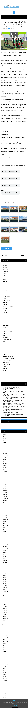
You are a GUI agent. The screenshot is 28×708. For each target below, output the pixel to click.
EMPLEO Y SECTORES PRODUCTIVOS (10, 294)
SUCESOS (4, 372)
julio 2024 (4, 482)
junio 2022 (4, 531)
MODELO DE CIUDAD (6, 323)
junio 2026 (4, 438)
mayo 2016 (5, 672)
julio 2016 (4, 668)
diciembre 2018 (5, 612)
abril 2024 (4, 488)
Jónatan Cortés (5, 28)
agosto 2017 (5, 643)
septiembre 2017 (6, 641)
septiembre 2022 (6, 525)
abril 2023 (4, 511)
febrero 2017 (5, 655)
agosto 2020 (5, 573)
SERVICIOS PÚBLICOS (7, 362)
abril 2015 (4, 697)
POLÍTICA (4, 345)
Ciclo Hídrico (5, 277)
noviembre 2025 (5, 451)
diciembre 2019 (5, 589)
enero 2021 (5, 564)
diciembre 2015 (5, 682)
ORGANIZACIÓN (6, 337)
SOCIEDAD (5, 368)
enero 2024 (5, 494)
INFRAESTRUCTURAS (7, 308)
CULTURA (4, 285)
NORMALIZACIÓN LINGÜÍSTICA (8, 331)
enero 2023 (5, 517)
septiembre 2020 (6, 571)
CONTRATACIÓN (6, 283)
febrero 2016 (5, 678)
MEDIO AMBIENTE (6, 318)
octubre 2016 (5, 662)
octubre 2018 (5, 616)
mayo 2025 (5, 463)
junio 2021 (4, 554)
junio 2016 (4, 670)
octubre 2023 (5, 500)
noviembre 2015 (5, 684)
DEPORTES (9, 248)
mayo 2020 (5, 579)
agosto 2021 (5, 550)
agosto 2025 (5, 457)
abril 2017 (4, 651)
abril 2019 (4, 604)
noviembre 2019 (5, 591)
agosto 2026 (5, 434)
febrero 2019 (5, 608)
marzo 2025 (5, 467)
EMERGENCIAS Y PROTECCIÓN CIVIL (10, 292)
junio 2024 (4, 484)
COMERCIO (5, 281)
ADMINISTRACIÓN (6, 269)
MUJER (4, 329)
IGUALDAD (5, 304)
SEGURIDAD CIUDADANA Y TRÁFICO (9, 358)
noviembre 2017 (5, 637)
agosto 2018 (5, 620)
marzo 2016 (5, 676)
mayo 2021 (5, 556)
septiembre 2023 (6, 502)
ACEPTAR (14, 707)
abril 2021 (4, 558)
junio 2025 (4, 461)
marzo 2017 (5, 653)
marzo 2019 (5, 606)
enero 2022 (5, 540)
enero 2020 (5, 587)
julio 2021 (4, 552)
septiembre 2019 (6, 595)
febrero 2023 (5, 515)
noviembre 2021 (5, 544)
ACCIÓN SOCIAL (6, 265)
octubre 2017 (5, 639)
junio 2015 (4, 693)
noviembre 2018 (5, 614)
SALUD (4, 352)
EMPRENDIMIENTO (6, 296)
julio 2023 (4, 506)
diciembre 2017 (5, 635)
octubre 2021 (5, 546)
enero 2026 (5, 448)
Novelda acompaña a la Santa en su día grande (11, 412)
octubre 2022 (5, 523)
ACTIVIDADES (5, 267)
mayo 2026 (5, 440)
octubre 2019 (5, 593)
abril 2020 (4, 581)
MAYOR (4, 316)
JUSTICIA (4, 310)
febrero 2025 (5, 469)
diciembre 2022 (5, 519)
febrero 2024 (5, 492)
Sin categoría (5, 366)
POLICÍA (4, 343)
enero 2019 (5, 610)
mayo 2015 (5, 695)
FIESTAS (4, 298)
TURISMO (4, 374)
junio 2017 (4, 647)
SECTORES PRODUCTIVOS (8, 356)
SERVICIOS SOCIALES (7, 364)
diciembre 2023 (5, 496)
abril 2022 (4, 535)
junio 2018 (4, 624)
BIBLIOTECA (5, 275)
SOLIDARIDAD (5, 370)
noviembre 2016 (5, 660)
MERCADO (5, 321)
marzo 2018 (5, 629)
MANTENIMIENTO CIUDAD (7, 314)
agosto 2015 (5, 689)
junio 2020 (4, 577)
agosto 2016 (5, 666)
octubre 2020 (5, 569)
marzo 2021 (5, 560)
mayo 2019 (5, 602)
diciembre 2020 (5, 566)
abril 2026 (4, 442)
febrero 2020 (5, 585)
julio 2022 (4, 529)
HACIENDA (5, 302)
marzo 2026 (5, 444)
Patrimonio (4, 341)
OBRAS (4, 335)
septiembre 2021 (6, 548)
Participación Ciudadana (7, 339)
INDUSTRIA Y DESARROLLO (8, 306)
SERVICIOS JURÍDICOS (7, 360)
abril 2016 (4, 674)
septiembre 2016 (6, 664)
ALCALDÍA (4, 273)
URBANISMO (5, 376)
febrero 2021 (5, 562)
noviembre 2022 (5, 521)
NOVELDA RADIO (6, 333)
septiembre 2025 (6, 455)
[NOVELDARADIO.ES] (14, 8)
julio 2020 (4, 575)
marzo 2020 (5, 583)
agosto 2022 (5, 527)
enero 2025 (5, 471)
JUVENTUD (5, 312)
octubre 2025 (5, 453)
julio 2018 (4, 622)
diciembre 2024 (5, 473)
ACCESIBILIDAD (6, 263)
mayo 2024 (5, 486)
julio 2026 (4, 436)
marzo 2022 (5, 537)
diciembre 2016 (5, 658)
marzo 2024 (5, 490)
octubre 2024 (5, 477)
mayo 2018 (5, 626)
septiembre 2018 (6, 618)
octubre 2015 (5, 686)
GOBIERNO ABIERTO (6, 300)
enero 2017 (5, 657)
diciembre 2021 (5, 542)
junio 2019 (4, 600)
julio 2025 (4, 459)
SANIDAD (4, 354)
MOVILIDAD (5, 327)
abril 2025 (4, 465)
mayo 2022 (5, 533)
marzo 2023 (5, 513)
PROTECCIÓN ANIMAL (7, 347)
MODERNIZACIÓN (6, 325)
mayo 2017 (5, 649)
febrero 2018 (5, 631)
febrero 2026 (5, 446)
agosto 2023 (5, 504)
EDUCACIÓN (5, 290)
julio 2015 (4, 691)
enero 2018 (5, 633)
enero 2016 (5, 680)
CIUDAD (4, 279)
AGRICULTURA (5, 271)
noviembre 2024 (5, 475)
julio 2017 (4, 645)
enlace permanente (23, 250)
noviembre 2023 (5, 498)
